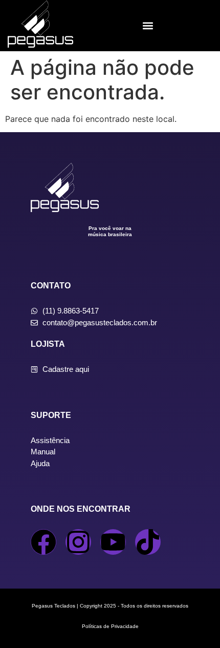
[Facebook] (43, 542)
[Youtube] (113, 542)
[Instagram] (78, 542)
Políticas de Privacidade (110, 626)
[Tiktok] (148, 542)
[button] (148, 25)
